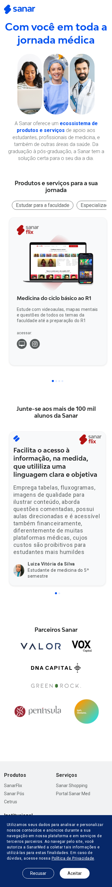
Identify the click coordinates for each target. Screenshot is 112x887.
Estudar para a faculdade (42, 205)
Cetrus (10, 801)
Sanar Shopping (71, 785)
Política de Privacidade (73, 858)
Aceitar (75, 873)
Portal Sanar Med (73, 793)
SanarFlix (13, 785)
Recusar (38, 873)
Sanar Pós (14, 793)
